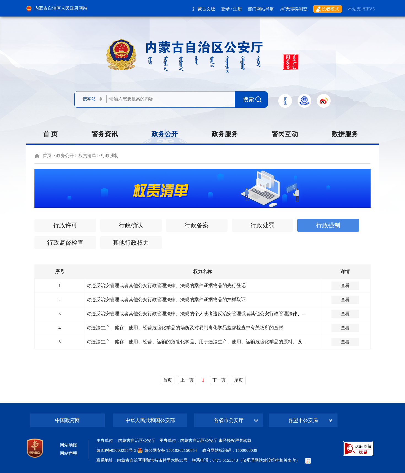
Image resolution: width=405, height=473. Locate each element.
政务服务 (225, 133)
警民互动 (285, 133)
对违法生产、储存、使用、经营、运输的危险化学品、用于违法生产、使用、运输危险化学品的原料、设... (196, 341)
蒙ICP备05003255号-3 (116, 450)
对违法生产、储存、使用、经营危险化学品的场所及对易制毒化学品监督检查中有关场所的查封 (185, 327)
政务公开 (165, 133)
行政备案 (197, 225)
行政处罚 (262, 225)
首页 (47, 155)
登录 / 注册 (231, 9)
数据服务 (345, 133)
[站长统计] (308, 460)
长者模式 (330, 9)
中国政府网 (67, 420)
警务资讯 (104, 133)
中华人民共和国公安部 (150, 420)
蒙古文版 (206, 9)
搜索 (248, 99)
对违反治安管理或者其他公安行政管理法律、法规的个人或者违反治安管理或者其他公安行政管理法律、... (196, 313)
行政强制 (109, 155)
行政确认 (131, 225)
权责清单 (87, 155)
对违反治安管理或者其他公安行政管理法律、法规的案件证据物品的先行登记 (166, 285)
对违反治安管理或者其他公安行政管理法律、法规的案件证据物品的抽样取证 (166, 299)
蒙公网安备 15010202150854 (170, 450)
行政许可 (65, 225)
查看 (345, 285)
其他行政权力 (131, 242)
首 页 (50, 133)
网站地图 (68, 445)
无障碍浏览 (296, 9)
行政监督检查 (65, 242)
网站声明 (68, 453)
